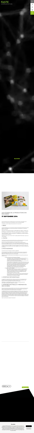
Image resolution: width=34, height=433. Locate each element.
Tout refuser (28, 428)
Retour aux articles (25, 387)
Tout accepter (29, 426)
